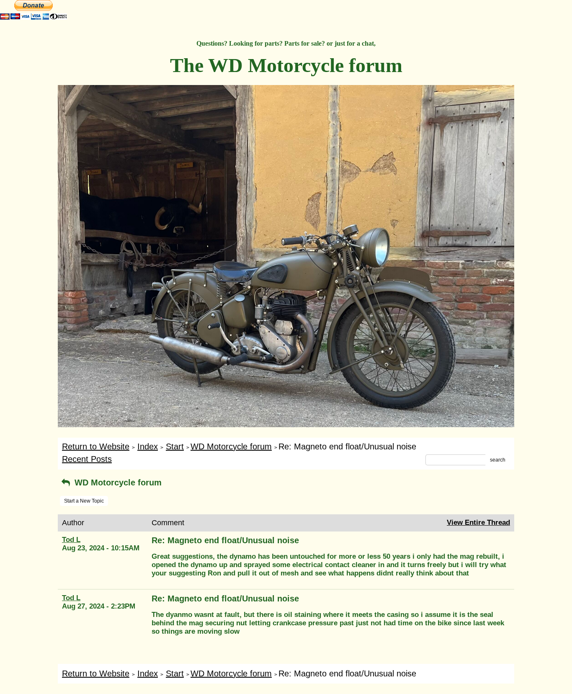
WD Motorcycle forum (231, 446)
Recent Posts (87, 459)
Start (175, 446)
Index (147, 446)
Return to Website (95, 446)
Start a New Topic (84, 501)
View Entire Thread (478, 522)
